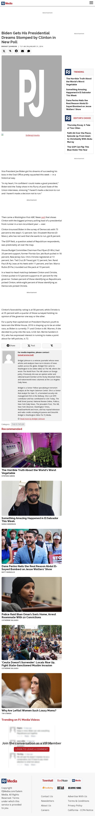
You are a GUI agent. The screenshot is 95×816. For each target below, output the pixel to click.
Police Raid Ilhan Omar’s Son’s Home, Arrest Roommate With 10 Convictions (29, 616)
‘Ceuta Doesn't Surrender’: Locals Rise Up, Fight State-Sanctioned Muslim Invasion (28, 664)
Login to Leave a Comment (31, 749)
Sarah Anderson (9, 524)
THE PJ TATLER (18, 424)
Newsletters (47, 800)
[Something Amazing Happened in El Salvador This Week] (32, 497)
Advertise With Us (77, 796)
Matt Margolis (8, 572)
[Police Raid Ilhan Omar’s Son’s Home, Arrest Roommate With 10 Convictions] (32, 594)
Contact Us (47, 796)
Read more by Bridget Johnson (32, 419)
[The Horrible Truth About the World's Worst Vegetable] (32, 449)
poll (43, 217)
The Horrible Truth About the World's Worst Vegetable (29, 471)
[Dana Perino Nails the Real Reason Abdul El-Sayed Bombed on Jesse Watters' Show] (32, 546)
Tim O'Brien (6, 713)
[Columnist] (9, 357)
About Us (46, 805)
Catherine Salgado (10, 620)
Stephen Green (8, 476)
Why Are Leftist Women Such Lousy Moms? (29, 710)
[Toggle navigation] (91, 3)
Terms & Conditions (78, 800)
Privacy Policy (75, 805)
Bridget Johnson (9, 46)
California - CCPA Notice (80, 810)
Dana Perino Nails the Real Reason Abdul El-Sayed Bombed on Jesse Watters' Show (29, 568)
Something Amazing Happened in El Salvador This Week (30, 520)
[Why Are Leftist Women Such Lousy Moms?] (32, 690)
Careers (45, 810)
